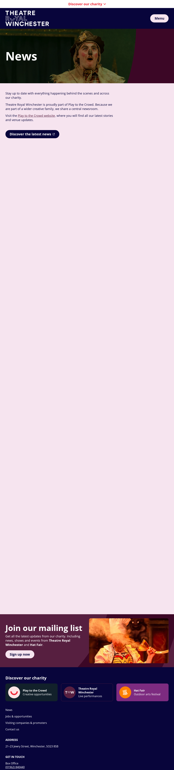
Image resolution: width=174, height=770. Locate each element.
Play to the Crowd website (36, 116)
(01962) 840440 (15, 767)
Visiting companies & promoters (26, 723)
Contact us (12, 729)
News (8, 710)
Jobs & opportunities (18, 716)
